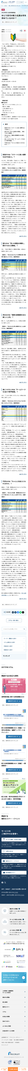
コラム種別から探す (9, 642)
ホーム (2, 5)
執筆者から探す (8, 650)
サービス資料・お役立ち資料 (13, 839)
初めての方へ (6, 1021)
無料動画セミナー (10, 872)
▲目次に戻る (23, 236)
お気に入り (24, 30)
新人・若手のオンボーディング (14, 5)
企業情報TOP (5, 1037)
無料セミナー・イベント (12, 861)
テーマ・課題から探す (10, 638)
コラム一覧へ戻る (13, 620)
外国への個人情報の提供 (7, 1042)
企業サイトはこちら (11, 977)
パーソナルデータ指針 (7, 1040)
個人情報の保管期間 (19, 1040)
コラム (5, 5)
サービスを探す (20, 2)
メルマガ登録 (4, 1069)
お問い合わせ (9, 851)
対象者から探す (8, 646)
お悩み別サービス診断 (8, 1031)
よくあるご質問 (7, 1026)
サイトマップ (5, 1045)
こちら (16, 892)
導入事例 (5, 1002)
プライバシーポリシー (15, 1037)
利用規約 (17, 1042)
